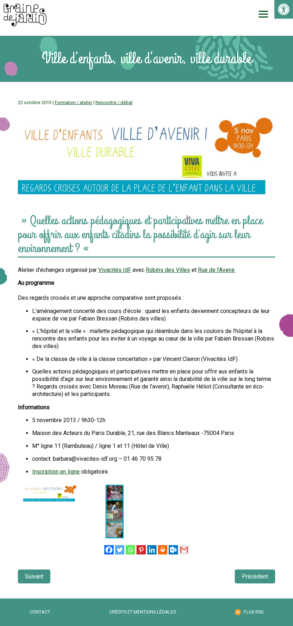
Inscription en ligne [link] (56, 471)
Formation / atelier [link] (73, 102)
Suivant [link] (34, 576)
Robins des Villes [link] (168, 269)
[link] (283, 9)
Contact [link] (40, 612)
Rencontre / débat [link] (114, 102)
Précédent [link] (255, 576)
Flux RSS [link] (253, 612)
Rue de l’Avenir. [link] (216, 269)
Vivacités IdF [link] (114, 269)
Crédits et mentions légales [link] (142, 612)
